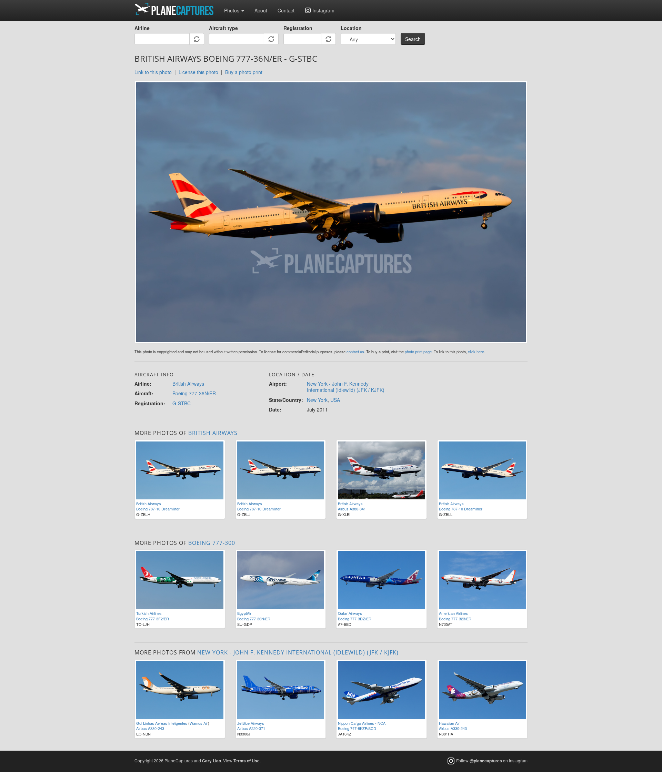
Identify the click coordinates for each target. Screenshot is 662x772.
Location (351, 27)
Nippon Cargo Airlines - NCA (361, 723)
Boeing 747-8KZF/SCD (357, 728)
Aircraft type (223, 27)
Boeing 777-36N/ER (194, 393)
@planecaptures (486, 761)
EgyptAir (244, 613)
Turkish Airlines (149, 613)
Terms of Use (246, 761)
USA (335, 399)
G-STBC (181, 403)
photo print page (418, 351)
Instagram (323, 10)
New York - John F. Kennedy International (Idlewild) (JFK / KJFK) (345, 386)
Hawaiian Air (449, 723)
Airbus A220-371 (251, 728)
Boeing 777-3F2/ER (152, 618)
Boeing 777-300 (211, 543)
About (260, 10)
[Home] (176, 9)
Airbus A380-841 (352, 508)
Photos (232, 10)
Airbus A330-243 (150, 728)
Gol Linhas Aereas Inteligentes (161, 723)
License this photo (198, 72)
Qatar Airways (350, 613)
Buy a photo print (243, 72)
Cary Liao (211, 761)
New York (317, 399)
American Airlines (453, 613)
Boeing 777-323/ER (455, 618)
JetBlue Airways (250, 723)
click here (476, 351)
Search (413, 38)
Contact (286, 10)
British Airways (188, 383)
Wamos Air (199, 723)
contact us (355, 351)
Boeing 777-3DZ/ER (354, 618)
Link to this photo (153, 72)
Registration (297, 27)
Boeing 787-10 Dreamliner (158, 508)
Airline (142, 27)
